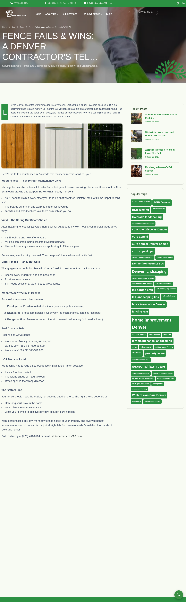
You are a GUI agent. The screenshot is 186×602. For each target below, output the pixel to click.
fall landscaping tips (145, 297)
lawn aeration (154, 334)
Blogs (22, 27)
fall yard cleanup (169, 296)
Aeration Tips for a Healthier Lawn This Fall (160, 151)
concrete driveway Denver (149, 229)
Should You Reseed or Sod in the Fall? (161, 116)
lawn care (167, 334)
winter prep (136, 401)
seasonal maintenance (140, 373)
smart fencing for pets (165, 378)
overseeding (137, 352)
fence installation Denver (148, 304)
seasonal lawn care (148, 366)
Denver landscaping (149, 272)
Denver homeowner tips (148, 263)
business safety (159, 208)
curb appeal (140, 236)
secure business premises (163, 373)
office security (146, 347)
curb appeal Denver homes (150, 243)
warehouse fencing (139, 389)
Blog (13, 27)
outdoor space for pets (164, 347)
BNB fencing (140, 209)
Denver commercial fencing (142, 257)
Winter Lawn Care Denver (149, 395)
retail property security (140, 359)
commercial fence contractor (143, 223)
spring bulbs (158, 383)
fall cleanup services (163, 283)
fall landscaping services (166, 289)
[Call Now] (178, 594)
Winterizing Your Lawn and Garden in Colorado (159, 134)
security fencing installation (142, 378)
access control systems (141, 201)
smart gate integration (140, 383)
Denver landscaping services (143, 278)
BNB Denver (162, 202)
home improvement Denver (151, 323)
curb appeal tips (143, 251)
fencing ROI (140, 311)
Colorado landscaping (147, 216)
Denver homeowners (165, 257)
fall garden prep (142, 289)
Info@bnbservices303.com (66, 436)
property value (155, 353)
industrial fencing (139, 334)
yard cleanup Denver (152, 401)
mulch (134, 347)
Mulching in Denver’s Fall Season (158, 169)
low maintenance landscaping (152, 340)
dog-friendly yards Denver (142, 283)
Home (4, 27)
